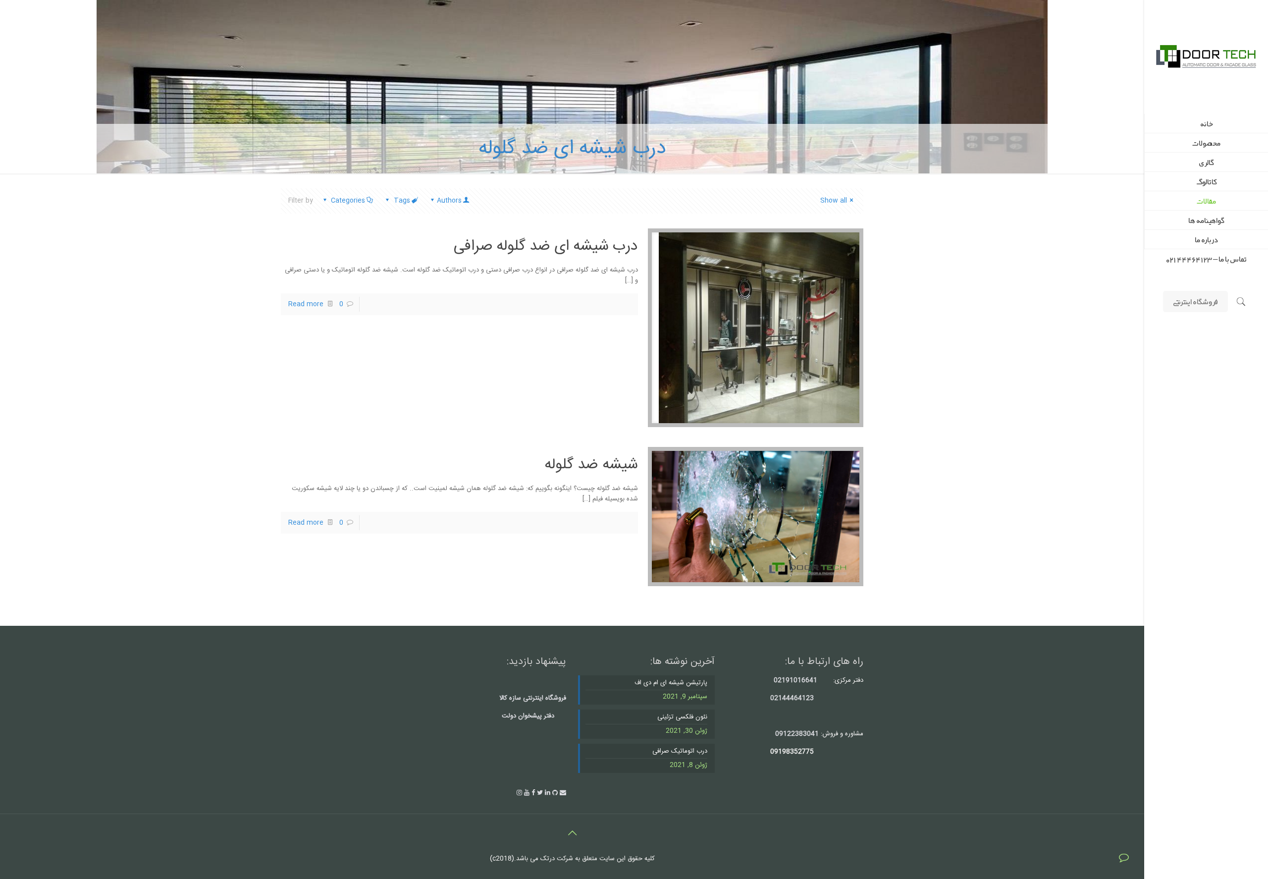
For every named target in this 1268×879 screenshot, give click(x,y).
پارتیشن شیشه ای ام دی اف (670, 683)
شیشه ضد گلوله (591, 465)
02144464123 (792, 698)
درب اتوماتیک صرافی (679, 751)
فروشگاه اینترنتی (1195, 301)
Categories (348, 200)
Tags (402, 200)
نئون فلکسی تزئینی (682, 717)
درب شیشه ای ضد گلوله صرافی (546, 246)
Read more (305, 304)
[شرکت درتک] (1206, 57)
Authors (449, 200)
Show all (833, 200)
